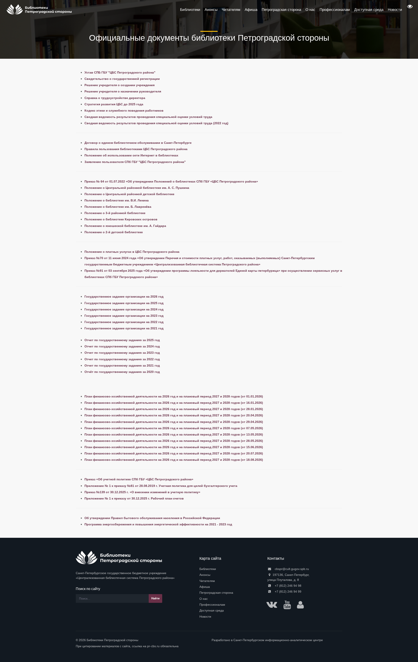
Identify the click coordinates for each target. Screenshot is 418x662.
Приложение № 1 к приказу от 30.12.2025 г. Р (118, 498)
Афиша (204, 586)
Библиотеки (207, 569)
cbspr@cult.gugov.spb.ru (291, 569)
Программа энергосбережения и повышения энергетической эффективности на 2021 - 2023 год (158, 524)
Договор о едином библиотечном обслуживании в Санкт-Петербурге (138, 142)
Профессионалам (212, 604)
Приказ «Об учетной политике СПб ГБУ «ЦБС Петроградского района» (138, 479)
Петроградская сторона (216, 592)
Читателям (207, 581)
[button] (409, 8)
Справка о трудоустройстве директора (114, 98)
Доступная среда (211, 610)
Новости (205, 616)
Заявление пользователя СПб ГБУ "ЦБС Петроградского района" (135, 162)
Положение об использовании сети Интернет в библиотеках (131, 155)
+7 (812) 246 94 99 (287, 591)
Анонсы (204, 575)
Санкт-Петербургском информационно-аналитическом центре (278, 640)
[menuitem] (230, 568)
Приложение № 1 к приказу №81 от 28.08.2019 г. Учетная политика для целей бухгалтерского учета (160, 486)
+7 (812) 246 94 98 (287, 585)
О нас (203, 598)
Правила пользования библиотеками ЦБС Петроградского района (135, 149)
